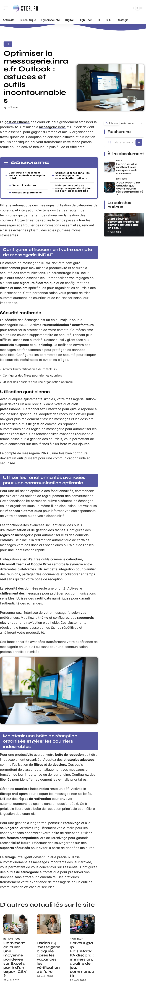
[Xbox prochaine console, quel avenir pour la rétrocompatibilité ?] (109, 187)
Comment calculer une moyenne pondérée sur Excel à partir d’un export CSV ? (15, 959)
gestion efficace (17, 122)
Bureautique (11, 938)
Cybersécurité (115, 215)
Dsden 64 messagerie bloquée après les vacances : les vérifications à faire (48, 957)
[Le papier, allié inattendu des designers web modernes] (109, 167)
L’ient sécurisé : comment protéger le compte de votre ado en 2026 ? (123, 223)
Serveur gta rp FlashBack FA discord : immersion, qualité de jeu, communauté (82, 959)
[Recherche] (129, 8)
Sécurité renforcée (24, 185)
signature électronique (37, 283)
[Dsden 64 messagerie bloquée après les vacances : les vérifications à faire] (49, 924)
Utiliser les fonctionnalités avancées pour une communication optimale (72, 175)
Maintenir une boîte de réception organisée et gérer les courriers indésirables (73, 188)
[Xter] (26, 8)
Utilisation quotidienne (27, 192)
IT (7, 44)
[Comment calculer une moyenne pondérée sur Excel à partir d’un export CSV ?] (15, 924)
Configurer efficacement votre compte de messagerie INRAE (27, 175)
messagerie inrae (52, 127)
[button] (140, 123)
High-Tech (76, 938)
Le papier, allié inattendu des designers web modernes (126, 168)
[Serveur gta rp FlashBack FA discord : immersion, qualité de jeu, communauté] (82, 924)
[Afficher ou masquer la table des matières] (71, 163)
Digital (120, 160)
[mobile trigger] (7, 8)
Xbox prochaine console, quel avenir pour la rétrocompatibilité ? (129, 188)
